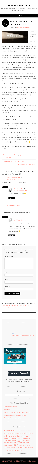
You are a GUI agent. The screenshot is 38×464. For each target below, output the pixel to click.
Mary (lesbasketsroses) (13, 205)
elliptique (28, 433)
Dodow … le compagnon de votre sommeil (17, 412)
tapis (9, 447)
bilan (13, 430)
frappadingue (13, 438)
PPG (18, 442)
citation (23, 430)
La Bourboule (26, 438)
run (17, 155)
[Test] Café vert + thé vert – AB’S (13, 161)
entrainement (11, 435)
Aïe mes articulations (10, 406)
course (6, 433)
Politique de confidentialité (16, 461)
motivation (26, 440)
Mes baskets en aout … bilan (12, 418)
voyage (6, 450)
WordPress (5, 461)
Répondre (4, 186)
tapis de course (24, 155)
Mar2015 (5, 23)
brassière (18, 430)
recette (5, 445)
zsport (21, 450)
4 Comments (7, 158)
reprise (12, 445)
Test (22, 447)
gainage (19, 438)
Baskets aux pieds (19, 5)
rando (22, 442)
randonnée (27, 442)
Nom (6, 272)
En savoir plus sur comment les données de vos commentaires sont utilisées (18, 305)
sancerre (24, 445)
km (22, 438)
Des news (7, 409)
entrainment (6, 438)
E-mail (7, 279)
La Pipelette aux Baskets (13, 177)
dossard (12, 433)
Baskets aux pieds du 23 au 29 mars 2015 (23, 23)
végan (9, 450)
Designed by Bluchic (30, 461)
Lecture (6, 440)
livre (9, 440)
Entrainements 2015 (23, 27)
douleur (16, 433)
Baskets (7, 430)
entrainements (6, 155)
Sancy (28, 445)
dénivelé (21, 433)
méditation (7, 442)
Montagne (19, 440)
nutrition (13, 442)
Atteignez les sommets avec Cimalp (15, 415)
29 (5, 21)
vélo (12, 450)
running (20, 445)
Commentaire (9, 256)
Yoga (17, 450)
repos (9, 445)
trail (25, 447)
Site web (7, 286)
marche (13, 155)
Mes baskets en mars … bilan (26, 164)
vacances (30, 447)
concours (28, 430)
